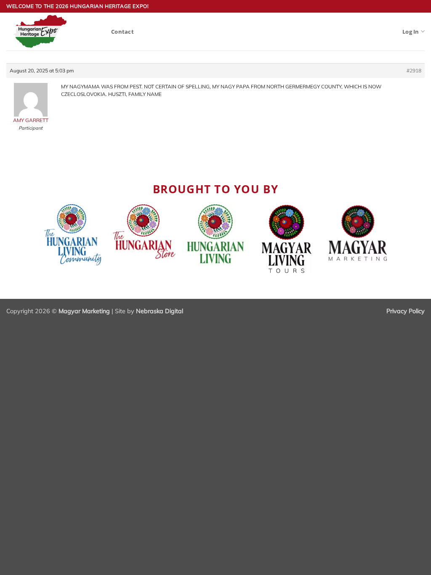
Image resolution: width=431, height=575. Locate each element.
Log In (410, 31)
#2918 (414, 70)
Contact (122, 31)
